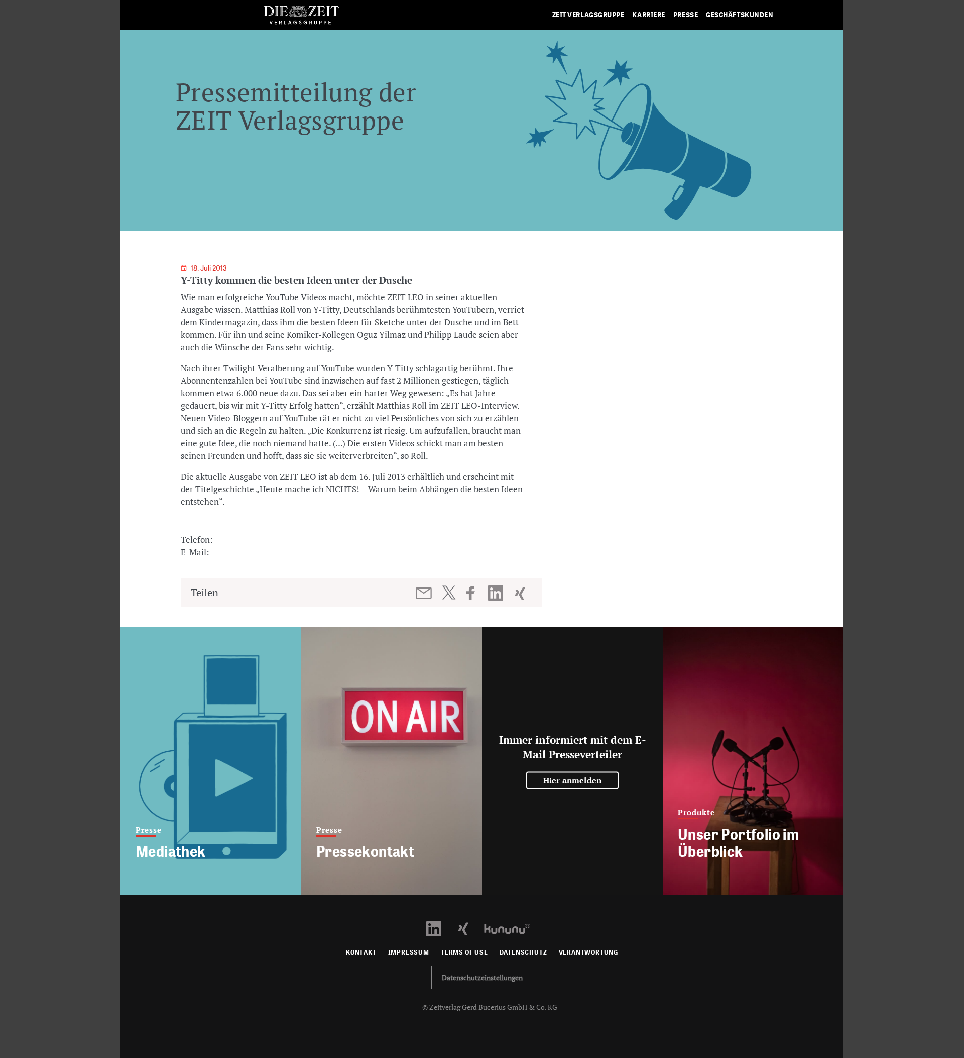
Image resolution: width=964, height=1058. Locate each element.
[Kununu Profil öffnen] (512, 928)
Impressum (408, 952)
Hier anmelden (572, 780)
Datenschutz (523, 952)
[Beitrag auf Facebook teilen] (475, 593)
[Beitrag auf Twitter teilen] (448, 592)
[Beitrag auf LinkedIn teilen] (497, 593)
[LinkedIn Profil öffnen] (439, 928)
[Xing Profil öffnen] (469, 928)
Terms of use (464, 952)
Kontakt (361, 952)
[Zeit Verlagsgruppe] (301, 15)
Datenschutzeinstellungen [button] (482, 977)
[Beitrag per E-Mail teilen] (424, 593)
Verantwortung (589, 952)
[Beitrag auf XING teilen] (521, 593)
